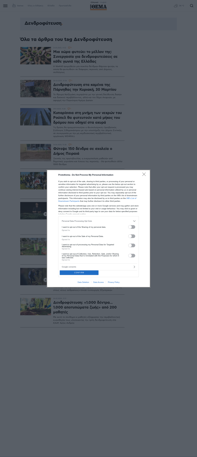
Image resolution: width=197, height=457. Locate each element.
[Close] (144, 175)
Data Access (98, 282)
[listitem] (98, 221)
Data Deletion (83, 282)
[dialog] (98, 228)
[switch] (131, 227)
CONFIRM (79, 273)
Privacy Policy (114, 282)
